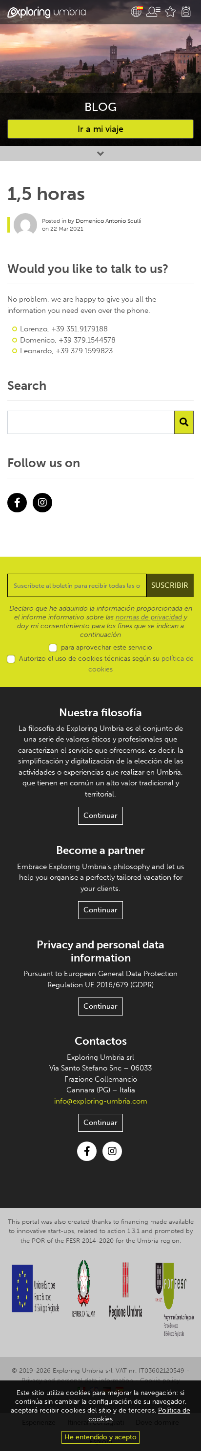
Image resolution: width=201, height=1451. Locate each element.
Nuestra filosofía (100, 712)
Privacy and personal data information (100, 951)
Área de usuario (153, 12)
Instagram (42, 502)
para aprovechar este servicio (106, 647)
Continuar (100, 815)
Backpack (186, 12)
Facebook (17, 502)
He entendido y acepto (100, 1437)
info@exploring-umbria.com (100, 1101)
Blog (100, 107)
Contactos (101, 1041)
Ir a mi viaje (100, 129)
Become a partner (100, 850)
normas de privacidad (149, 617)
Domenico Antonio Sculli (108, 221)
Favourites (170, 12)
